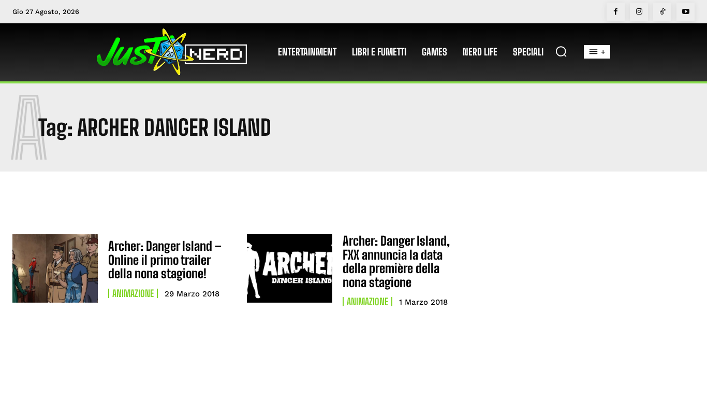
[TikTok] (662, 12)
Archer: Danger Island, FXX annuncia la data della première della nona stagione (396, 261)
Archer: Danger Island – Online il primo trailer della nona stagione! (165, 259)
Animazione (133, 293)
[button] (561, 51)
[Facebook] (616, 12)
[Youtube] (685, 12)
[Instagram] (639, 12)
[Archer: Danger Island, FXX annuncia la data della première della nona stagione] (289, 268)
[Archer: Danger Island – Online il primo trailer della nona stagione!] (55, 268)
